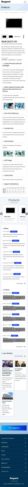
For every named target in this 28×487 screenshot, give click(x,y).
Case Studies (5, 459)
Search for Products (7, 438)
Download (19, 59)
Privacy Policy (14, 481)
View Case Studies (18, 356)
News (3, 451)
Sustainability (5, 467)
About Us (4, 463)
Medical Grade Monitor (14, 12)
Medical (6, 12)
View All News (20, 283)
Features (4, 59)
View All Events (19, 346)
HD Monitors (23, 12)
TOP (2, 12)
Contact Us (15, 428)
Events (3, 455)
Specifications (12, 59)
